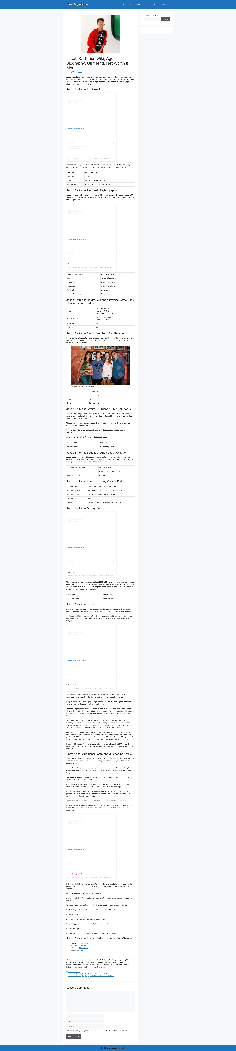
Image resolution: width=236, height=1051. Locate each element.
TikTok (147, 4)
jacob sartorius (82, 267)
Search (165, 19)
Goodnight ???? (73, 684)
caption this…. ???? (74, 572)
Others (163, 4)
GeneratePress (130, 1048)
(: (68, 263)
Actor (131, 4)
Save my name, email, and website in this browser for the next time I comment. (97, 1031)
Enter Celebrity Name (152, 16)
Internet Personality (74, 972)
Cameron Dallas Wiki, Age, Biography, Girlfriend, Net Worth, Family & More (91, 976)
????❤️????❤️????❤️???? (76, 874)
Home (123, 4)
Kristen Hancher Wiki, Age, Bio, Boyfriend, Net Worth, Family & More (89, 974)
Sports (155, 4)
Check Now (83, 943)
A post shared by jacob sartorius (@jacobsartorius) (82, 158)
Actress (138, 4)
